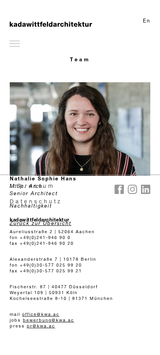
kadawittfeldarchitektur (40, 220)
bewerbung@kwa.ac (48, 321)
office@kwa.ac (40, 315)
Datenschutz (36, 202)
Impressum (32, 186)
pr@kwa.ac (41, 326)
